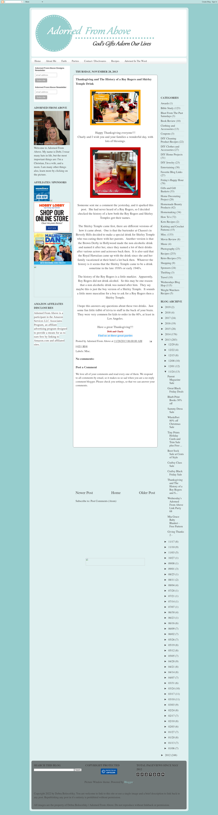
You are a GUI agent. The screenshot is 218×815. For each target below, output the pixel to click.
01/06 (171, 748)
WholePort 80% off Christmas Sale (174, 422)
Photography (168, 248)
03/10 (171, 699)
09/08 (171, 563)
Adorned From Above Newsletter (50, 87)
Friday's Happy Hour (172, 180)
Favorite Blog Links (171, 172)
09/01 (171, 568)
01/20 (171, 737)
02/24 (171, 710)
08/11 (171, 579)
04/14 (171, 672)
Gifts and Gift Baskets (168, 189)
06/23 (171, 617)
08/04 (171, 585)
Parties (75, 61)
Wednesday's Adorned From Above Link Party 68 (175, 504)
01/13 (171, 743)
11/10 (171, 547)
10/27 (171, 558)
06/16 (171, 623)
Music (164, 244)
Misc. (87, 351)
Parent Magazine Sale (174, 379)
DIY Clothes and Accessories (170, 148)
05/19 (171, 645)
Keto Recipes (168, 221)
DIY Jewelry (168, 162)
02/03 (171, 726)
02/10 (171, 721)
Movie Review (168, 239)
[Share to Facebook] (84, 346)
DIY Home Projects (172, 154)
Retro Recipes (168, 258)
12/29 (171, 344)
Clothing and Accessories (168, 127)
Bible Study (167, 108)
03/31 (171, 683)
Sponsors (166, 268)
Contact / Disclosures (95, 61)
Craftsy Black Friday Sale (175, 472)
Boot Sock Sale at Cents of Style (176, 454)
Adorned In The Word (136, 61)
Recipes (115, 61)
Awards (165, 103)
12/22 (171, 350)
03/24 (171, 688)
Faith (64, 61)
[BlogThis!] (79, 346)
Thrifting (166, 272)
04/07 (171, 677)
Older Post (147, 492)
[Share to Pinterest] (86, 346)
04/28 (171, 661)
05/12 (171, 650)
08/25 (171, 574)
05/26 (171, 639)
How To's (166, 217)
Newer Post (84, 492)
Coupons (165, 133)
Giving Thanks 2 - (176, 533)
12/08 (171, 360)
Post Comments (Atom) (103, 501)
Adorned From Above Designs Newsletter (49, 69)
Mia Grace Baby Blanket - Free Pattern (175, 521)
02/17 (171, 715)
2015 (168, 328)
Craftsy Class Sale (175, 464)
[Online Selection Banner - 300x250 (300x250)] (52, 231)
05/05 (171, 656)
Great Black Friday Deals (175, 389)
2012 (168, 755)
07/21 (171, 596)
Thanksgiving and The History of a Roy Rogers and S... (175, 486)
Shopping (166, 263)
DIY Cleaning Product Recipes (170, 139)
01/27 (171, 732)
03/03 (171, 704)
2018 (168, 312)
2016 (168, 323)
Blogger (128, 782)
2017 (168, 318)
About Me (51, 61)
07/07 (171, 607)
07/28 (171, 590)
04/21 (171, 666)
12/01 (171, 366)
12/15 (171, 355)
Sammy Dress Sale (175, 410)
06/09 (171, 628)
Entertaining (167, 167)
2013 (168, 339)
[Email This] (77, 346)
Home (38, 61)
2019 (168, 307)
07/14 (171, 601)
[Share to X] (81, 346)
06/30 (171, 612)
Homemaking (168, 212)
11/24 (171, 371)
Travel (164, 277)
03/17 (171, 694)
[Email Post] (150, 341)
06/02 (171, 634)
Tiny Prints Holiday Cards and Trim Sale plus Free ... (175, 438)
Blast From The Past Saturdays (172, 114)
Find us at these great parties (115, 335)
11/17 (171, 541)
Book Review (168, 121)
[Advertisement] (115, 468)
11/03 (171, 552)
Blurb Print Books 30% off (175, 400)
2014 (168, 334)
